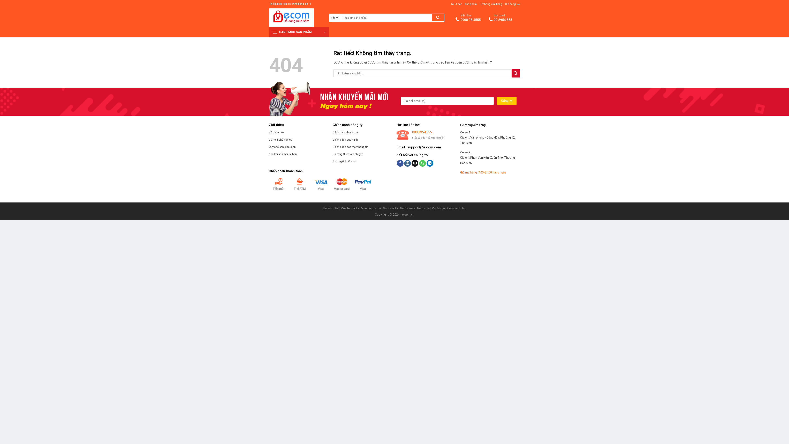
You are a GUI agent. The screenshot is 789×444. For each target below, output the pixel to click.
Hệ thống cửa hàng (491, 4)
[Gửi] (437, 18)
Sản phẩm (471, 4)
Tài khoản (456, 4)
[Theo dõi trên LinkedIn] (430, 163)
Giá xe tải (423, 208)
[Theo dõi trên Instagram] (407, 163)
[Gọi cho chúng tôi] (422, 163)
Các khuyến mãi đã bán (283, 154)
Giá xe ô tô (390, 208)
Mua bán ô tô (350, 208)
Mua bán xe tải (371, 208)
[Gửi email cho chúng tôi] (415, 163)
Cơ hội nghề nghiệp (280, 139)
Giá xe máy (408, 208)
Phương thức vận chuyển (348, 154)
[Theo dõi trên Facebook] (400, 163)
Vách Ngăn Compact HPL (449, 208)
